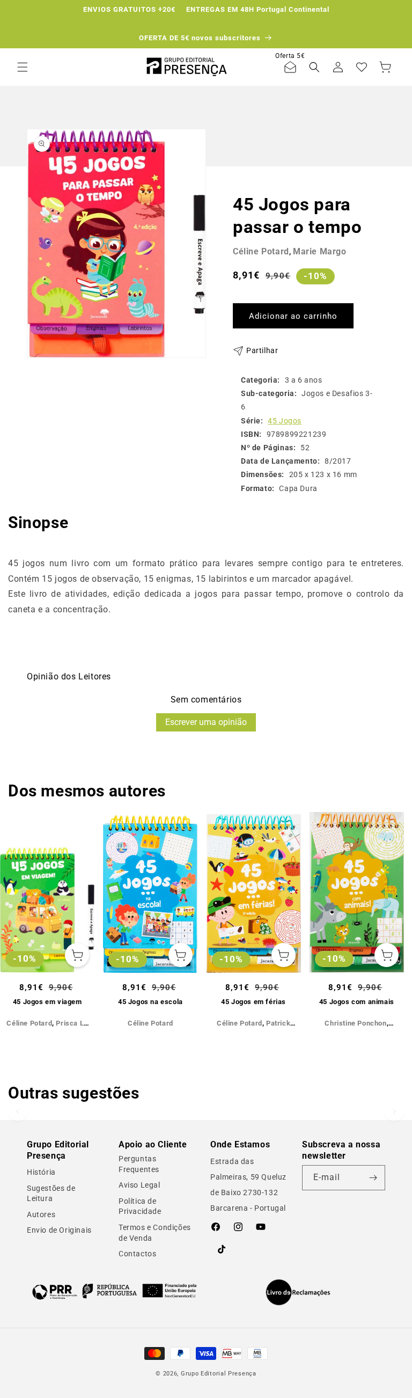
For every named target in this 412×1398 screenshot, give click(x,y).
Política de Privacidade (140, 1206)
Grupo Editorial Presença (218, 1373)
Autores (41, 1214)
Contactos (137, 1253)
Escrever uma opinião (206, 722)
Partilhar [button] (262, 350)
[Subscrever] (373, 1177)
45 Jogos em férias (253, 1002)
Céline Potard (261, 251)
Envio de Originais (59, 1230)
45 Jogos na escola (150, 1002)
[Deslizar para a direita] (394, 919)
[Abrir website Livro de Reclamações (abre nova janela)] (298, 1292)
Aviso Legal (139, 1185)
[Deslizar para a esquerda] (17, 919)
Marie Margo (320, 251)
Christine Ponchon (355, 1023)
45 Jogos (284, 420)
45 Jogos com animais (356, 1002)
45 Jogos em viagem (47, 1002)
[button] (22, 67)
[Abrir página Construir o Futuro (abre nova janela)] (114, 1291)
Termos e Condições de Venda (155, 1232)
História (41, 1172)
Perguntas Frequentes (139, 1164)
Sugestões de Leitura (51, 1193)
